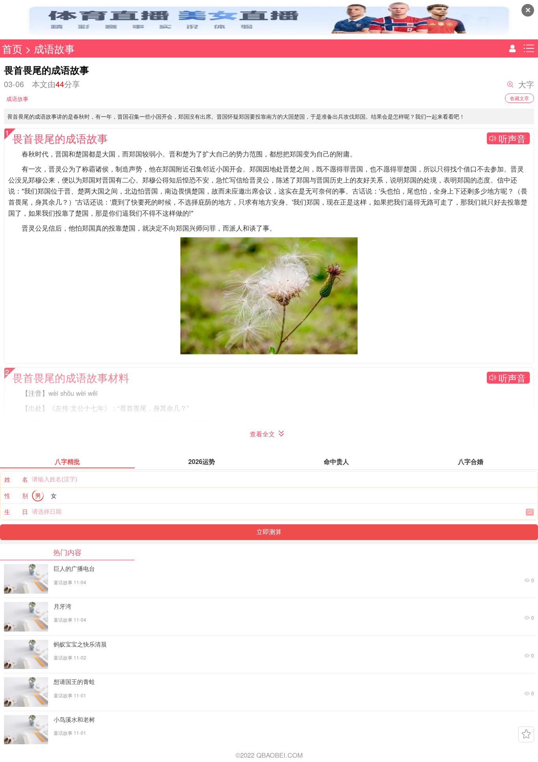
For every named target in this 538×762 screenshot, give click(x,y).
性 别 (16, 495)
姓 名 (16, 479)
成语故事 (54, 48)
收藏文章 (519, 98)
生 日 (16, 511)
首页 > (18, 48)
